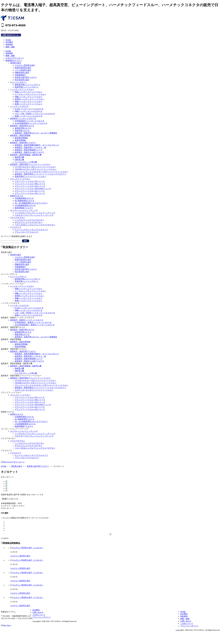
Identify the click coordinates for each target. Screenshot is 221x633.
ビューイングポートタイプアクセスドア (31, 230)
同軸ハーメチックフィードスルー (28, 97)
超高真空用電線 (21, 138)
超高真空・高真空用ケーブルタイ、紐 (30, 147)
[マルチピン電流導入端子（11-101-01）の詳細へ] (27, 548)
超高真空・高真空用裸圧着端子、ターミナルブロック (37, 145)
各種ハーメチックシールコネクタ (28, 116)
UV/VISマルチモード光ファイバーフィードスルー (35, 167)
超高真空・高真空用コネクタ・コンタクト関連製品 (36, 133)
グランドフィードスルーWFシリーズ (30, 186)
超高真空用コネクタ (23, 128)
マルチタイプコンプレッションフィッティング (34, 215)
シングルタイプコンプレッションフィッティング (35, 213)
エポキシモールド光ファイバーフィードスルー (34, 390)
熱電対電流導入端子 (23, 68)
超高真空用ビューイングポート (28, 85)
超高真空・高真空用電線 (20, 135)
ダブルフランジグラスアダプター (28, 222)
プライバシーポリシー (189, 626)
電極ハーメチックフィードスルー (28, 102)
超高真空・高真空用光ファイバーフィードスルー (30, 164)
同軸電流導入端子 (22, 73)
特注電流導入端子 (22, 80)
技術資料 (9, 44)
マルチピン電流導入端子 (25, 65)
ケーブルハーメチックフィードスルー (30, 94)
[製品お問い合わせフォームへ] (110, 534)
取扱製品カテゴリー (14, 60)
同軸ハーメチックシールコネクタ (28, 111)
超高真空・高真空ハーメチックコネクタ (26, 320)
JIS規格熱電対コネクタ (24, 198)
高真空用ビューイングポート (27, 87)
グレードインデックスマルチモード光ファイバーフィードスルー (41, 172)
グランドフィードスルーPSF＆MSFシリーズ (33, 189)
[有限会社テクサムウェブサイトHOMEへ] (12, 20)
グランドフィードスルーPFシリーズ (29, 181)
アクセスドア (15, 227)
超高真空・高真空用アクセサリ (23, 143)
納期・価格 (10, 47)
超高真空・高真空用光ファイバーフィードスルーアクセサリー (40, 174)
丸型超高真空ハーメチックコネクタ (29, 121)
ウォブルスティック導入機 (26, 162)
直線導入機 (19, 157)
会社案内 (9, 42)
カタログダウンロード (15, 58)
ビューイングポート (18, 82)
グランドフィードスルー (20, 179)
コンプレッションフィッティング (24, 210)
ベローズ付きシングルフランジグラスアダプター (35, 225)
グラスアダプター (17, 218)
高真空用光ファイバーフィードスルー (30, 176)
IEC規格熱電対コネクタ (24, 201)
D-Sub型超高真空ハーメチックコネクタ (31, 123)
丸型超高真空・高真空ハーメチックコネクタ (33, 322)
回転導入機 (19, 160)
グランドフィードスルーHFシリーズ (30, 193)
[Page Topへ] (6, 625)
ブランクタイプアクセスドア (27, 232)
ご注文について (186, 623)
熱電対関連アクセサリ (24, 208)
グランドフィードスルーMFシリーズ (30, 184)
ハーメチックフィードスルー (22, 89)
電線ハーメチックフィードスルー (28, 92)
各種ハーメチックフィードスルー (28, 104)
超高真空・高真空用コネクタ (22, 126)
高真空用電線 (20, 140)
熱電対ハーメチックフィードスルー (29, 99)
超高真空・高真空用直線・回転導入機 (25, 155)
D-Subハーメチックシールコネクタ (29, 109)
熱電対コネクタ (16, 196)
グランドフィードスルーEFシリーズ (30, 191)
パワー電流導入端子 (23, 70)
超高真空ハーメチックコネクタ (23, 118)
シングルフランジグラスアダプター (29, 220)
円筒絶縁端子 (20, 75)
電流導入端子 (15, 63)
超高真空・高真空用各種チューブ (28, 150)
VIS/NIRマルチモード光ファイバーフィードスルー (35, 169)
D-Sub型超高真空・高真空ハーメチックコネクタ (35, 325)
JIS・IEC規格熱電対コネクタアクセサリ (31, 203)
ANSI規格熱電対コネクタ (25, 205)
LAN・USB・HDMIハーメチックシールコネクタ (35, 114)
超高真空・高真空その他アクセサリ (29, 152)
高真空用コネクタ (22, 131)
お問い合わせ (185, 621)
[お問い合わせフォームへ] (11, 36)
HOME (8, 40)
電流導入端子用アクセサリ (26, 77)
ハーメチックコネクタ (19, 106)
